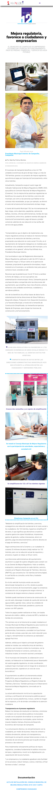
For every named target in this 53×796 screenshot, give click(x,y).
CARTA (40, 785)
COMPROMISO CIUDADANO (26, 789)
